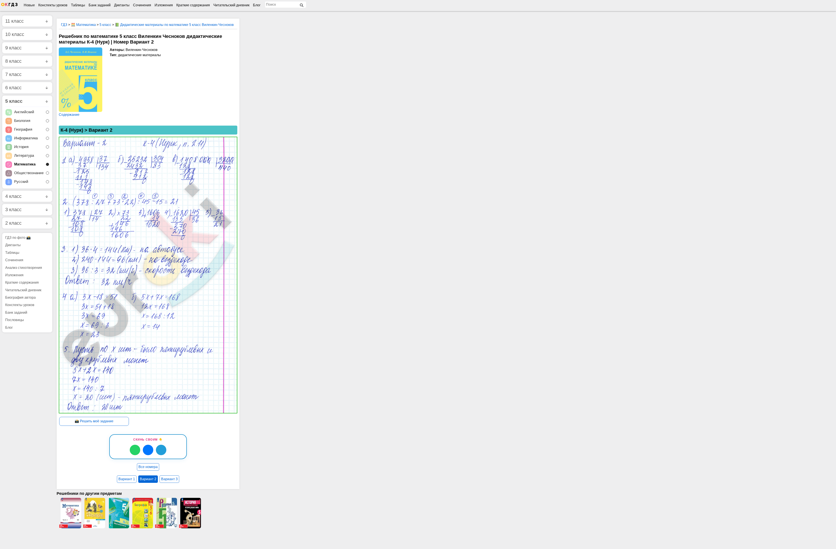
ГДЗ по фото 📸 (18, 237)
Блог (257, 5)
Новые (29, 5)
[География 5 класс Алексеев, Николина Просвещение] (143, 513)
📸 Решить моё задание (94, 421)
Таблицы (78, 5)
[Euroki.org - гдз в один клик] (9, 5)
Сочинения (142, 5)
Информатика (26, 138)
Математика (24, 164)
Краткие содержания (193, 5)
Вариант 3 (169, 479)
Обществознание (29, 173)
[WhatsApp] (135, 450)
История (21, 147)
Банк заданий (100, 5)
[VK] (148, 450)
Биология (22, 121)
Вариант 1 (126, 479)
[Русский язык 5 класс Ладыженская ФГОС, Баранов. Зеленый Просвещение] (167, 513)
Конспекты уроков (52, 5)
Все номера (148, 467)
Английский (24, 112)
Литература (24, 156)
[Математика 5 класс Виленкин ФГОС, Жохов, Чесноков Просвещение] (71, 513)
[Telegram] (161, 450)
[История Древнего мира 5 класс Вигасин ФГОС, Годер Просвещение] (190, 513)
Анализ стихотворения (23, 267)
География (23, 130)
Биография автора (20, 297)
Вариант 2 (148, 479)
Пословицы (14, 320)
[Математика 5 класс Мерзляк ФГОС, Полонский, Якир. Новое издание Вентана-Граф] (119, 513)
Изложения (164, 5)
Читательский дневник (231, 5)
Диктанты (122, 5)
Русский (21, 182)
